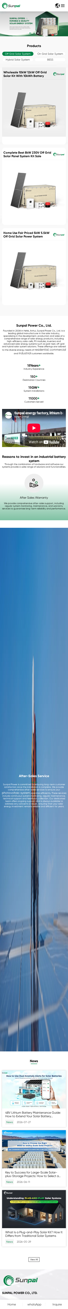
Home (12, 1304)
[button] (30, 33)
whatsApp (34, 1304)
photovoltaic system (16, 793)
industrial (25, 353)
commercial (58, 349)
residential (42, 349)
